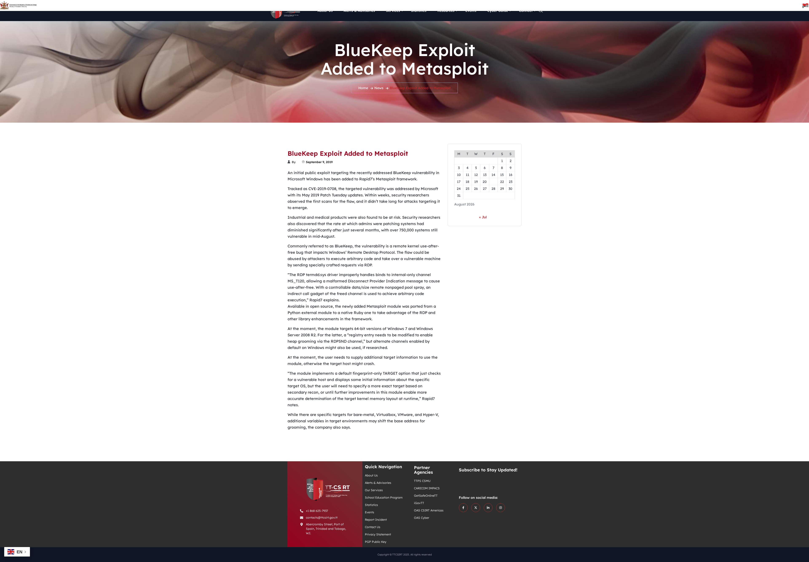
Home (363, 88)
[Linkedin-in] (488, 507)
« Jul (483, 217)
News (378, 88)
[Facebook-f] (463, 507)
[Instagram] (500, 507)
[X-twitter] (475, 507)
